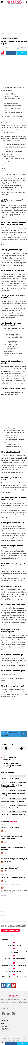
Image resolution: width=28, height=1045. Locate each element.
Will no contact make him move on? (13, 814)
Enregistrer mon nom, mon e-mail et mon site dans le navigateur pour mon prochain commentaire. (14, 926)
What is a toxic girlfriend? (10, 778)
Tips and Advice (20, 776)
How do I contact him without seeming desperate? (11, 786)
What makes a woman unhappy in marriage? (13, 794)
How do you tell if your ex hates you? (14, 801)
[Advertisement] (14, 18)
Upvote (6, 748)
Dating (4, 1023)
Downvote (21, 748)
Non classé (5, 1028)
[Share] (11, 1043)
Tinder (4, 1031)
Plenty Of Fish (5, 1029)
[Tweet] (22, 1043)
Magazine (12, 776)
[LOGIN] (26, 2)
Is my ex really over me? (9, 808)
